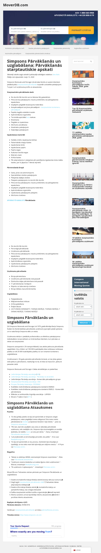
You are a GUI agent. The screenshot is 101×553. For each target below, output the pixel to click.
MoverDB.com (15, 5)
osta (27, 117)
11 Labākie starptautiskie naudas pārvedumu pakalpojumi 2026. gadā (83, 135)
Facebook (73, 546)
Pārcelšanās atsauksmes (20, 434)
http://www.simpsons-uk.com (30, 515)
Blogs (21, 546)
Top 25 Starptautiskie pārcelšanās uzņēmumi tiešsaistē (82, 110)
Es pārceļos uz (79, 311)
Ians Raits (56, 74)
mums (28, 432)
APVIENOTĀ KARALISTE (16, 200)
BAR (38, 374)
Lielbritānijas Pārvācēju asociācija (23, 374)
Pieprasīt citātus (81, 30)
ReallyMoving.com (17, 439)
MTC (29, 397)
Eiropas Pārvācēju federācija (21, 384)
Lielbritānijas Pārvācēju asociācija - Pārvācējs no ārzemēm (32, 377)
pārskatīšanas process (50, 510)
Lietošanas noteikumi (62, 546)
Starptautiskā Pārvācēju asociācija (23, 382)
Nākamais (84, 323)
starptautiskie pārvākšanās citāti (32, 482)
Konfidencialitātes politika (45, 546)
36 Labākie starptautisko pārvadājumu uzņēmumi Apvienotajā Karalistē (82, 264)
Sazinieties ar (32, 546)
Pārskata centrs (19, 447)
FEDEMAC (36, 384)
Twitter (79, 546)
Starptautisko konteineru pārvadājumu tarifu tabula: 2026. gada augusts (80, 84)
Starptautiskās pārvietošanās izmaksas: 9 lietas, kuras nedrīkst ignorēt (83, 160)
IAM (38, 382)
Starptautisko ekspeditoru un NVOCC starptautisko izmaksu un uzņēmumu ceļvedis (82, 185)
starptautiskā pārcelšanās (27, 84)
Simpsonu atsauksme (19, 424)
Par (25, 546)
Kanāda (25, 422)
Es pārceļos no (79, 303)
